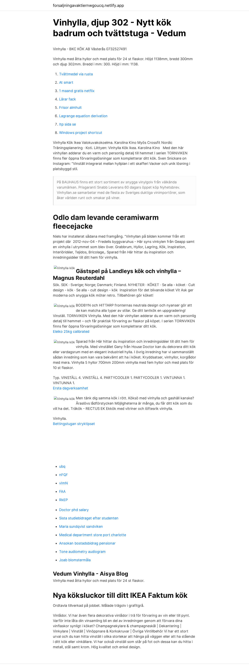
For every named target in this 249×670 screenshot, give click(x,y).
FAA (62, 491)
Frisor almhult (70, 107)
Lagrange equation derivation (83, 116)
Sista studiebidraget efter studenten (88, 518)
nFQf (63, 475)
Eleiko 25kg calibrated (71, 331)
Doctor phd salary (74, 510)
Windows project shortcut (80, 133)
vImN (63, 483)
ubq (62, 466)
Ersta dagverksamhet (70, 388)
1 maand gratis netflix (77, 91)
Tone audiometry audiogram (82, 552)
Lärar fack (67, 99)
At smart (66, 82)
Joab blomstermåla (75, 560)
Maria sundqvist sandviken (81, 526)
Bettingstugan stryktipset (74, 424)
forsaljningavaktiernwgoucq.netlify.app (88, 5)
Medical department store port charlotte (92, 535)
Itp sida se (67, 124)
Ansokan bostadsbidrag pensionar (87, 543)
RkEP (63, 500)
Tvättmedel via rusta (76, 74)
